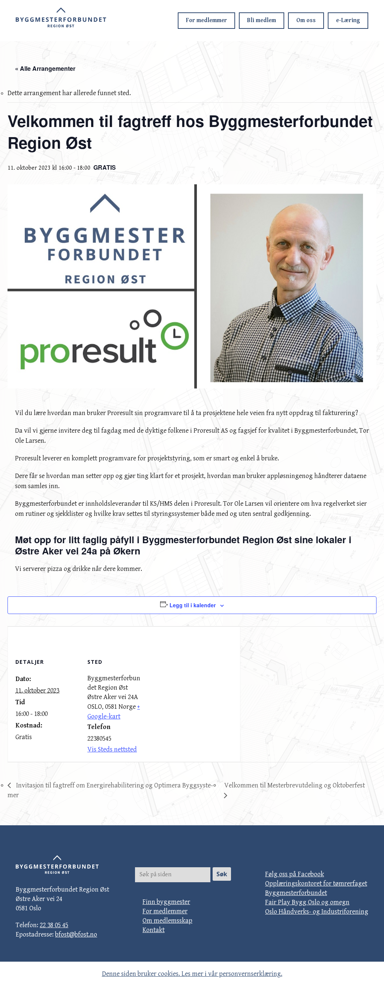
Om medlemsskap (167, 921)
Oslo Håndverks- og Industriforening (316, 912)
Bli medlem (261, 20)
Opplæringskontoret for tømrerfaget (316, 883)
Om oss (306, 20)
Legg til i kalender (193, 605)
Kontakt (153, 930)
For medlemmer (206, 20)
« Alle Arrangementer (45, 68)
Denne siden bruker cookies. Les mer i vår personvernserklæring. (192, 974)
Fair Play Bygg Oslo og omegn (307, 902)
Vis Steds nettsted (112, 749)
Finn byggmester (166, 902)
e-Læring (348, 20)
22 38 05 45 (54, 925)
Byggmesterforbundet (296, 893)
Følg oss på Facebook (294, 874)
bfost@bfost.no (76, 934)
